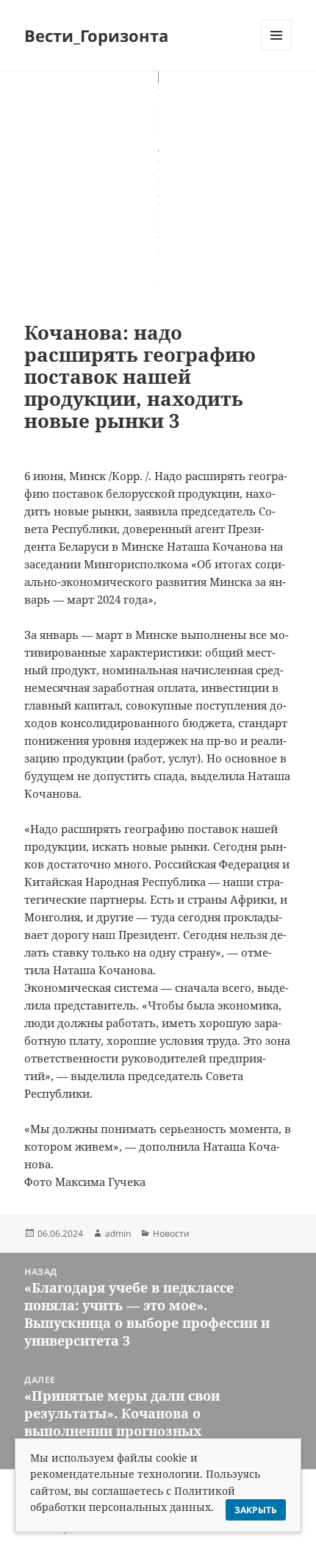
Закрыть (255, 1510)
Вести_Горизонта (96, 35)
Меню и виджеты (277, 50)
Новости (171, 1233)
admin (118, 1233)
